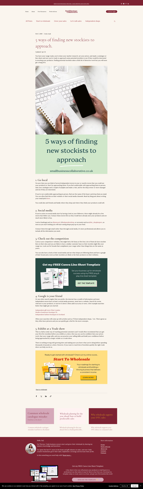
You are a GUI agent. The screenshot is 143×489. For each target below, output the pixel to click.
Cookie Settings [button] (113, 486)
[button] (115, 21)
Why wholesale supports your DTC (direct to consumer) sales (101, 428)
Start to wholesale (43, 21)
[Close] (140, 485)
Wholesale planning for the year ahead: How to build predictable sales (71, 428)
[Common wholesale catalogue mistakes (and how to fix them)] (40, 416)
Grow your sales (60, 21)
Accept (134, 486)
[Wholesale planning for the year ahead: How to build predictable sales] (71, 416)
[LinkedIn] (128, 3)
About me (104, 449)
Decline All (125, 486)
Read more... (67, 455)
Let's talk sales (76, 21)
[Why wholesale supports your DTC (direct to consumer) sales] (103, 416)
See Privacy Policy (78, 486)
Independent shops (92, 21)
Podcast (103, 453)
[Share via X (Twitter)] (41, 396)
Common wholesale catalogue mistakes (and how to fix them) (38, 428)
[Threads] (124, 3)
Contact (103, 451)
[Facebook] (126, 3)
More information (107, 440)
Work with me (105, 447)
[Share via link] (51, 396)
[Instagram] (121, 3)
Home (103, 445)
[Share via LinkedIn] (46, 396)
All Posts (29, 21)
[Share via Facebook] (36, 396)
